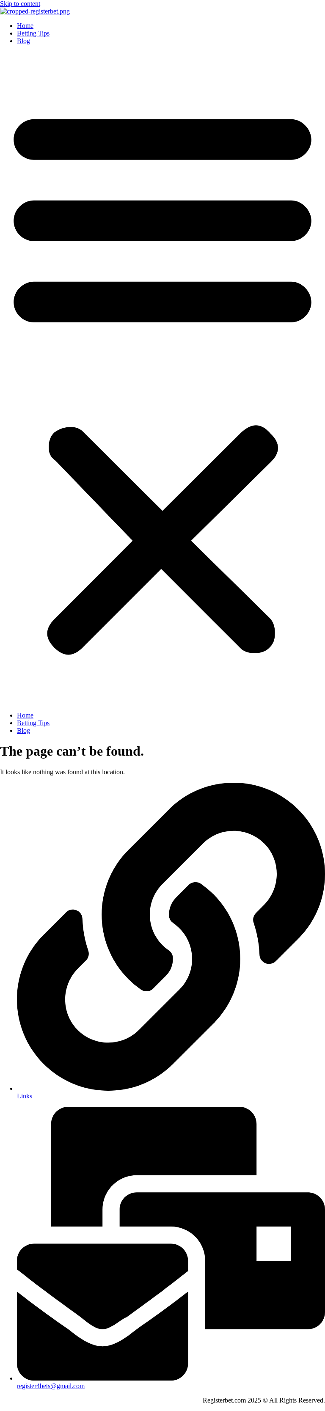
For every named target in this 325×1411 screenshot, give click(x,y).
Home (25, 25)
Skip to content (20, 3)
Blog (23, 40)
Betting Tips (33, 33)
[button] (162, 378)
